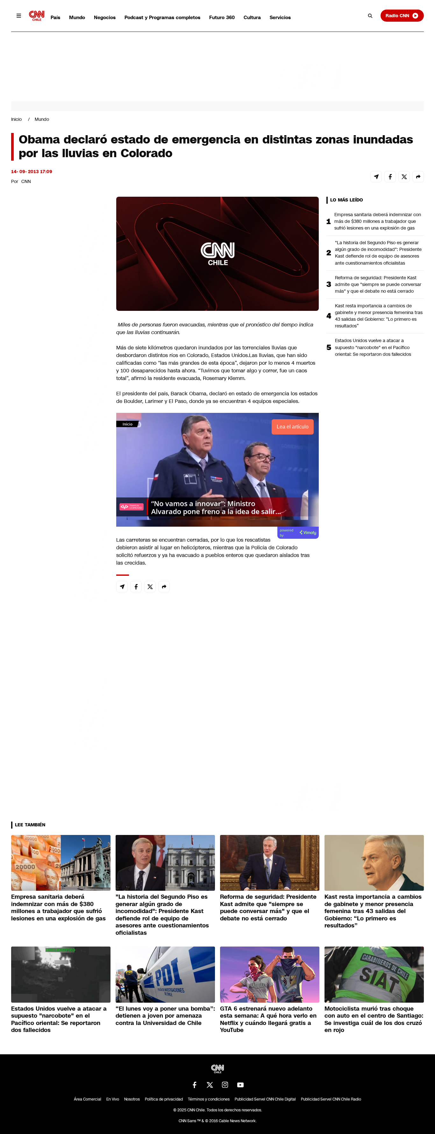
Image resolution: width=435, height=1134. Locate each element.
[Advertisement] (59, 562)
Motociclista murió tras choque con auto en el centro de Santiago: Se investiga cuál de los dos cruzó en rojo (373, 1020)
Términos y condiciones (209, 1099)
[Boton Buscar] (370, 15)
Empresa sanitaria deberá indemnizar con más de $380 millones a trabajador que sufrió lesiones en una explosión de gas (377, 221)
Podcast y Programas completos (162, 17)
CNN (26, 181)
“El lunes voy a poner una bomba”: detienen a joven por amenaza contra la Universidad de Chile (165, 1016)
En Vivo (112, 1099)
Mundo (77, 17)
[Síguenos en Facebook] (194, 1085)
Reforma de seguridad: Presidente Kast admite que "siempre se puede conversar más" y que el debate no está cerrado (378, 284)
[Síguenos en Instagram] (225, 1085)
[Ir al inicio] (36, 16)
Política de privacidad (164, 1099)
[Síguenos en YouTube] (240, 1085)
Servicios (280, 17)
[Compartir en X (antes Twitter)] (404, 176)
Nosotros (132, 1099)
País (55, 17)
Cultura (252, 17)
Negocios (105, 17)
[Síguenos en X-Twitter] (210, 1085)
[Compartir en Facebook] (390, 176)
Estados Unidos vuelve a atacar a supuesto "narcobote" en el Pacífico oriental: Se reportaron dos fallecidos (373, 347)
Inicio (16, 119)
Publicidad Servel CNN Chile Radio (331, 1099)
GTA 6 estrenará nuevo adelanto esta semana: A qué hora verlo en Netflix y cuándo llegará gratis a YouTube (268, 1020)
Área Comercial (87, 1099)
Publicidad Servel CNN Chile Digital (265, 1099)
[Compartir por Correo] (376, 176)
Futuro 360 (222, 17)
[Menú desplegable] (18, 15)
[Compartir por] (418, 176)
